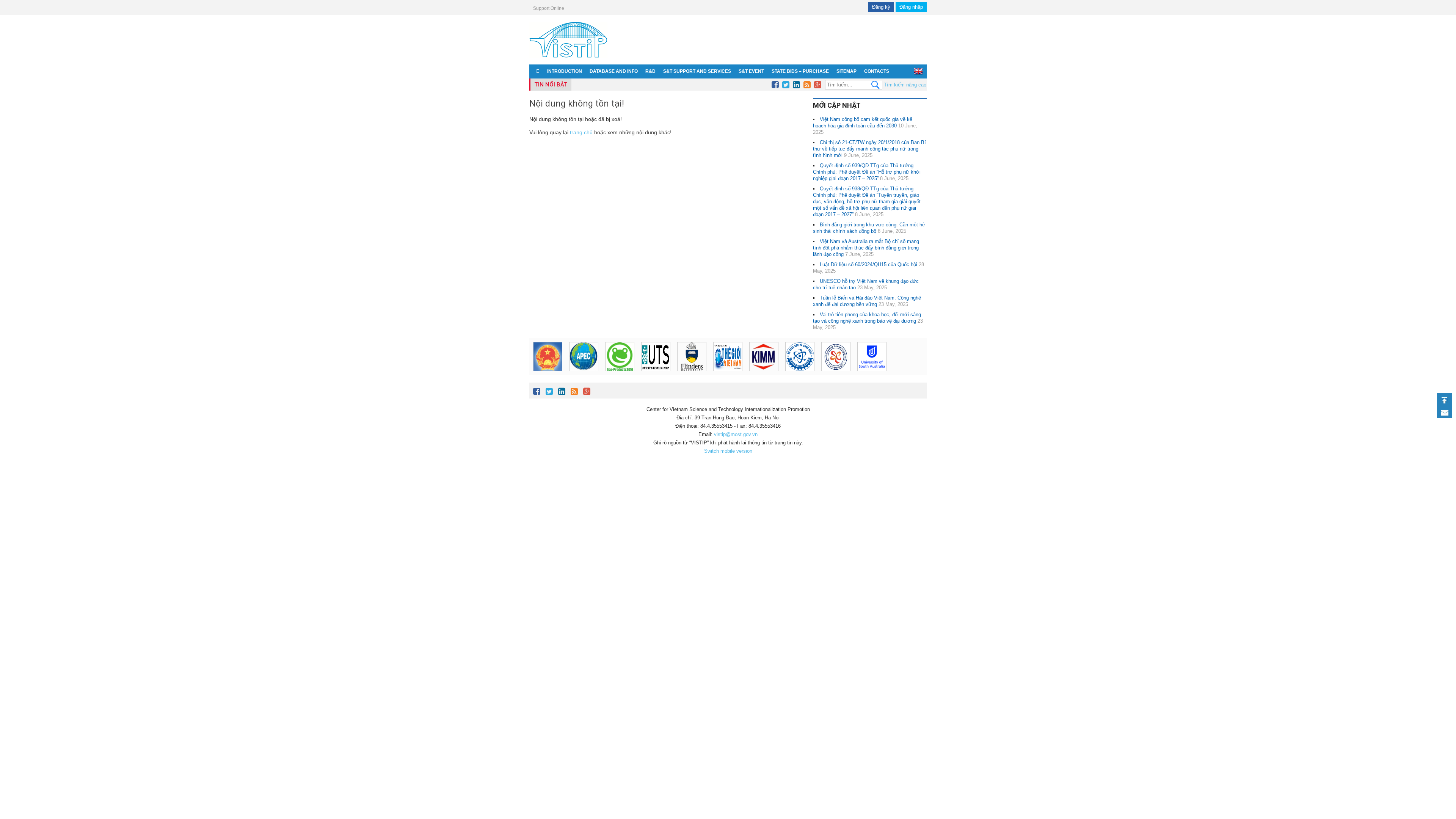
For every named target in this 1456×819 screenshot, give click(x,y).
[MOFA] (728, 369)
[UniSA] (872, 369)
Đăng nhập (911, 7)
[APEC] (584, 369)
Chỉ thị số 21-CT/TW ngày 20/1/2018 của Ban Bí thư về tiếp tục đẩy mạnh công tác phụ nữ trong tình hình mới (869, 149)
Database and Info (614, 71)
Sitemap (846, 71)
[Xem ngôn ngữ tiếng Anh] (918, 71)
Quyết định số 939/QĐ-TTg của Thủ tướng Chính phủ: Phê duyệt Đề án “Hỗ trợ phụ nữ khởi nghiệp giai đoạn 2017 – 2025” (867, 172)
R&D (650, 71)
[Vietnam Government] (547, 369)
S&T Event (751, 71)
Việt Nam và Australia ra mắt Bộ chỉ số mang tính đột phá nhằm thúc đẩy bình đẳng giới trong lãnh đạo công (866, 247)
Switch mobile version (728, 451)
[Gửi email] (1444, 413)
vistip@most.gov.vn (736, 434)
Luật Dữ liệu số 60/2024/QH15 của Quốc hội (868, 264)
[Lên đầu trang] (1444, 400)
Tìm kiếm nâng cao (905, 85)
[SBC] (836, 369)
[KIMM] (764, 369)
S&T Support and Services (697, 71)
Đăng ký (881, 7)
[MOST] (800, 369)
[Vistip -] (568, 59)
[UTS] (656, 369)
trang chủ (581, 132)
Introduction (564, 71)
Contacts (876, 71)
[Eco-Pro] (620, 369)
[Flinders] (692, 369)
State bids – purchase (800, 71)
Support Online (548, 8)
